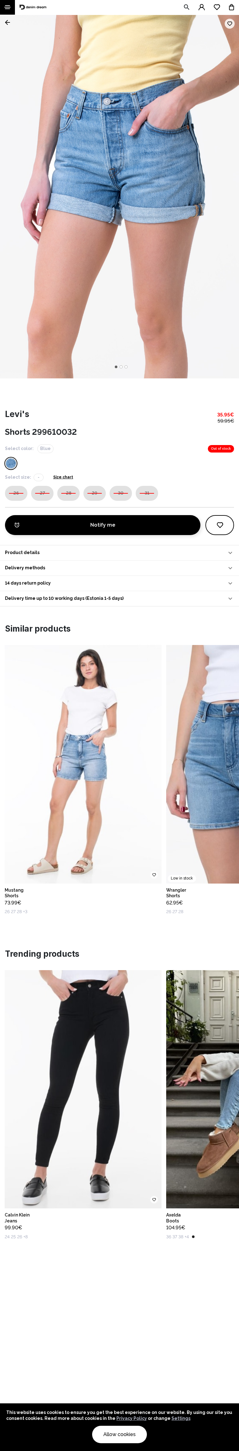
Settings (180, 1418)
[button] (119, 552)
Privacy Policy (131, 1418)
